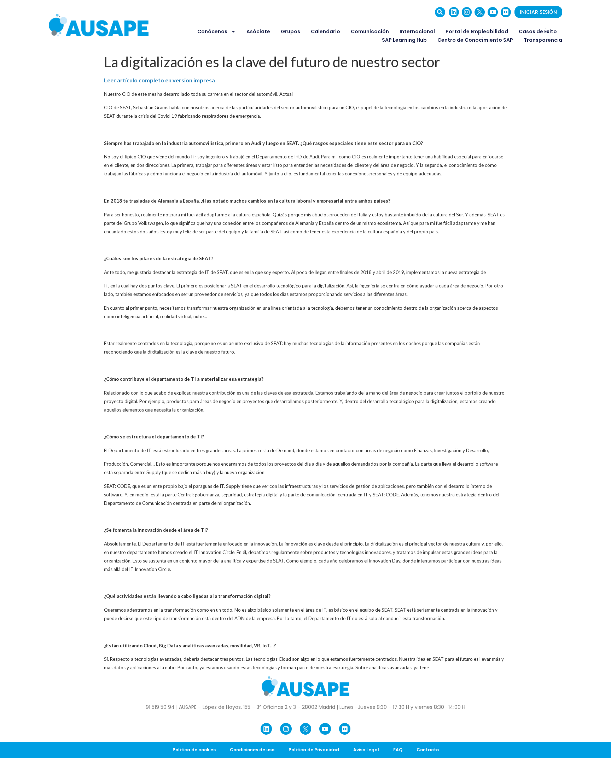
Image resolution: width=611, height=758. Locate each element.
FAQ (397, 750)
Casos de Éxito (538, 31)
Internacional (417, 31)
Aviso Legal (366, 750)
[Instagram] (467, 12)
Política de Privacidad (314, 750)
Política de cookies (194, 750)
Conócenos (212, 31)
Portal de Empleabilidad (477, 31)
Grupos (290, 31)
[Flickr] (506, 12)
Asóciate (258, 31)
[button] (440, 12)
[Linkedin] (454, 12)
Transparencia (543, 39)
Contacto (428, 750)
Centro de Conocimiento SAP (475, 39)
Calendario (325, 31)
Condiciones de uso (252, 750)
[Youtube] (493, 12)
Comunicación (370, 31)
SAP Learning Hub (404, 39)
